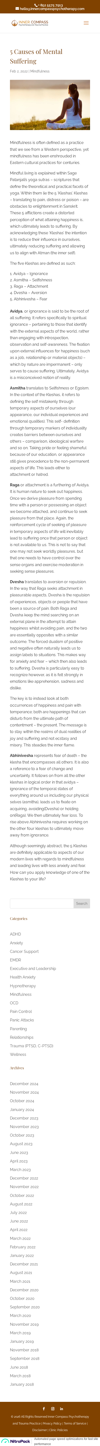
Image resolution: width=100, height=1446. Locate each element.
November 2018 (24, 1350)
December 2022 (24, 1178)
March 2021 (20, 1281)
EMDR (15, 960)
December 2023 (24, 1118)
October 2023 (22, 1135)
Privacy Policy (52, 1423)
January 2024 (22, 1109)
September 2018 (24, 1358)
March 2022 (20, 1238)
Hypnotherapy (23, 986)
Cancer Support (24, 951)
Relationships (21, 1037)
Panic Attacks (22, 1020)
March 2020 (20, 1315)
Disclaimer (40, 1430)
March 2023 (20, 1169)
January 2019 (22, 1341)
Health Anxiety (23, 977)
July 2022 (18, 1212)
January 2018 (22, 1384)
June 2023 (19, 1152)
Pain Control (21, 1011)
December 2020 (24, 1290)
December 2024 (24, 1083)
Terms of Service (75, 1423)
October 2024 (22, 1101)
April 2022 (18, 1229)
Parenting (18, 1029)
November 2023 (24, 1126)
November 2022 (24, 1186)
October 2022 (22, 1195)
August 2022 (21, 1204)
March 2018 (20, 1376)
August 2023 (21, 1143)
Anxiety (16, 943)
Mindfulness (40, 71)
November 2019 (24, 1324)
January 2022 (22, 1255)
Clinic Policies (58, 1430)
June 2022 (19, 1221)
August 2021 (21, 1272)
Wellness (18, 1054)
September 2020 (25, 1307)
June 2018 (19, 1367)
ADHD (15, 934)
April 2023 (19, 1161)
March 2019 (20, 1333)
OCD (14, 1003)
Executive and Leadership (33, 968)
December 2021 (24, 1264)
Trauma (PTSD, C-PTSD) (31, 1046)
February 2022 (22, 1247)
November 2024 (24, 1092)
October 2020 (22, 1298)
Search (81, 904)
